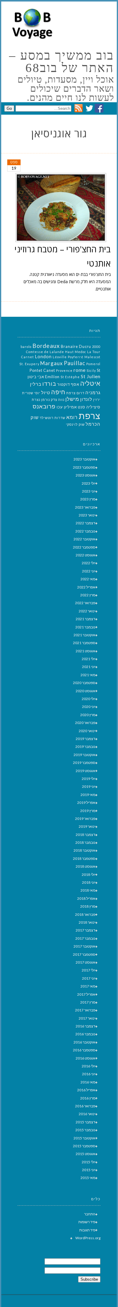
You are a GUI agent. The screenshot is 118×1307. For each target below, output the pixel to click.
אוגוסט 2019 (85, 770)
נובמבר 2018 (85, 842)
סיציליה (93, 407)
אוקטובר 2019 (84, 754)
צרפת (89, 415)
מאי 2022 (87, 579)
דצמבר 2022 (85, 523)
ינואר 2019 (87, 826)
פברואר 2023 (85, 507)
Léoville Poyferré (68, 357)
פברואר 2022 (85, 603)
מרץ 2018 (87, 906)
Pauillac (74, 363)
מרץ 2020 (87, 714)
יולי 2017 (88, 970)
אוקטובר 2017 (84, 946)
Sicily (91, 370)
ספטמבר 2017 (84, 954)
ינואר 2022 (87, 611)
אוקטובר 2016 (84, 1042)
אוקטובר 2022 (84, 539)
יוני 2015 (88, 1170)
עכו (60, 407)
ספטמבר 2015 (84, 1146)
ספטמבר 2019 (84, 762)
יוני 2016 (88, 1074)
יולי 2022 (88, 563)
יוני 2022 (88, 571)
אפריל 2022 (86, 587)
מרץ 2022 (87, 595)
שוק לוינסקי (75, 424)
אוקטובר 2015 (84, 1138)
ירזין (96, 399)
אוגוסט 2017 (85, 962)
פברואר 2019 (85, 818)
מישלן (72, 399)
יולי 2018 (88, 874)
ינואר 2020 (87, 731)
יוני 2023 (88, 491)
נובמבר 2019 (85, 746)
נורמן (45, 399)
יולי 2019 (88, 778)
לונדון (86, 399)
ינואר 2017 (87, 1018)
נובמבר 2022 (85, 531)
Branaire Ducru (76, 346)
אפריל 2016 (86, 1090)
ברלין (35, 384)
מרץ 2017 (87, 1002)
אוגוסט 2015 (85, 1153)
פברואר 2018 (85, 914)
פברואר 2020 (85, 722)
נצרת (36, 399)
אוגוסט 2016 (85, 1058)
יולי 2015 (88, 1162)
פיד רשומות (86, 1222)
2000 (96, 347)
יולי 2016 (88, 1066)
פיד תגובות (87, 1230)
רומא (72, 417)
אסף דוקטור (68, 384)
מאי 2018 (87, 890)
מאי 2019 (87, 794)
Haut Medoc (75, 352)
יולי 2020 (88, 698)
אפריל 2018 (86, 898)
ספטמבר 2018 (84, 858)
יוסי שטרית (31, 393)
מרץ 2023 (87, 499)
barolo (26, 347)
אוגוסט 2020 (85, 691)
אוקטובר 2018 (84, 850)
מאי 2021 (87, 675)
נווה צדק (57, 399)
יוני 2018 (88, 882)
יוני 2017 (88, 978)
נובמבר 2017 (85, 938)
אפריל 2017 (86, 994)
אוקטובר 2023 (84, 459)
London (43, 356)
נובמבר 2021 (85, 627)
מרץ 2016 (87, 1098)
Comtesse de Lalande (45, 352)
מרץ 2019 (87, 810)
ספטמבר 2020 (84, 682)
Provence (64, 370)
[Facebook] (99, 111)
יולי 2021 (88, 659)
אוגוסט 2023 (85, 475)
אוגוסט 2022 (85, 555)
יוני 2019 (88, 786)
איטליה (90, 383)
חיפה (58, 391)
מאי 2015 (87, 1177)
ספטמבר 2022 (84, 547)
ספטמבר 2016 (84, 1050)
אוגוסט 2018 (85, 866)
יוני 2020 (88, 706)
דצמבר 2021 (85, 619)
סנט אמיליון (74, 407)
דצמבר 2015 (85, 1122)
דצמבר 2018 (85, 834)
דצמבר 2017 (85, 930)
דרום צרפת (75, 393)
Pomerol (93, 364)
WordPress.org (87, 1238)
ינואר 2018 (87, 922)
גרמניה (92, 392)
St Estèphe (70, 377)
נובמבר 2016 (85, 1034)
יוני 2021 (88, 666)
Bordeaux (46, 345)
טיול (45, 392)
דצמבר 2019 (85, 738)
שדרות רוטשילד (52, 418)
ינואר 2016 (87, 1114)
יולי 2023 (88, 483)
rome (80, 370)
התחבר (89, 1214)
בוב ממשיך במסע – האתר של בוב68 (61, 61)
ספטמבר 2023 (84, 467)
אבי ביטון (36, 376)
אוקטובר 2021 (84, 635)
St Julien (90, 376)
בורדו (49, 383)
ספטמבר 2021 (84, 642)
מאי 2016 (87, 1082)
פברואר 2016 (85, 1106)
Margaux (51, 363)
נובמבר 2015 (85, 1130)
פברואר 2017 (85, 1010)
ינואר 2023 (87, 515)
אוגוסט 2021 (85, 651)
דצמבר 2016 (85, 1026)
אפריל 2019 (86, 802)
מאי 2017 (87, 986)
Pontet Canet (42, 370)
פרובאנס (44, 406)
